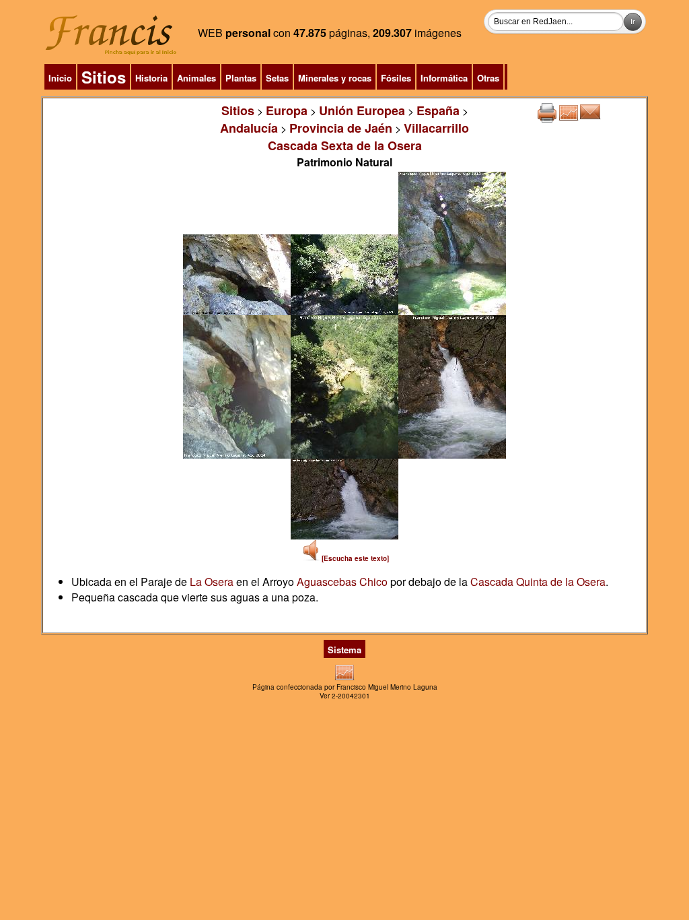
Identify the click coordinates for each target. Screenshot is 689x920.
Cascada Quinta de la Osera (538, 581)
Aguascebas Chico (342, 581)
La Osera (211, 581)
